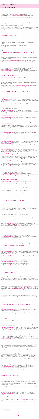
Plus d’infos (2, 409)
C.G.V (2, 405)
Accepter (7, 409)
